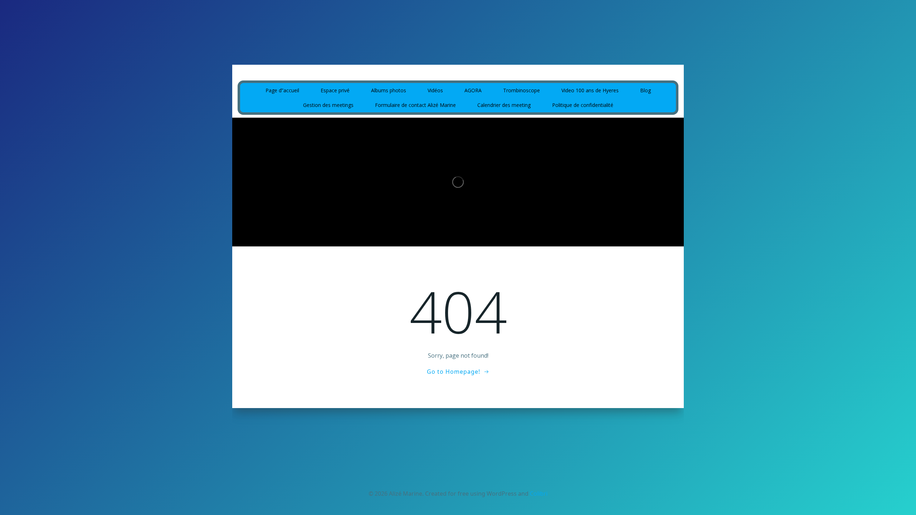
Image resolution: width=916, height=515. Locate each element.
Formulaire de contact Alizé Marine (415, 105)
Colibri (538, 493)
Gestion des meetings (328, 105)
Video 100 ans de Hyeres (590, 90)
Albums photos (388, 90)
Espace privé (335, 90)
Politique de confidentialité (582, 105)
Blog (645, 90)
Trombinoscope (521, 90)
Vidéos (435, 90)
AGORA (473, 90)
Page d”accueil (282, 90)
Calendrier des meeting (504, 105)
